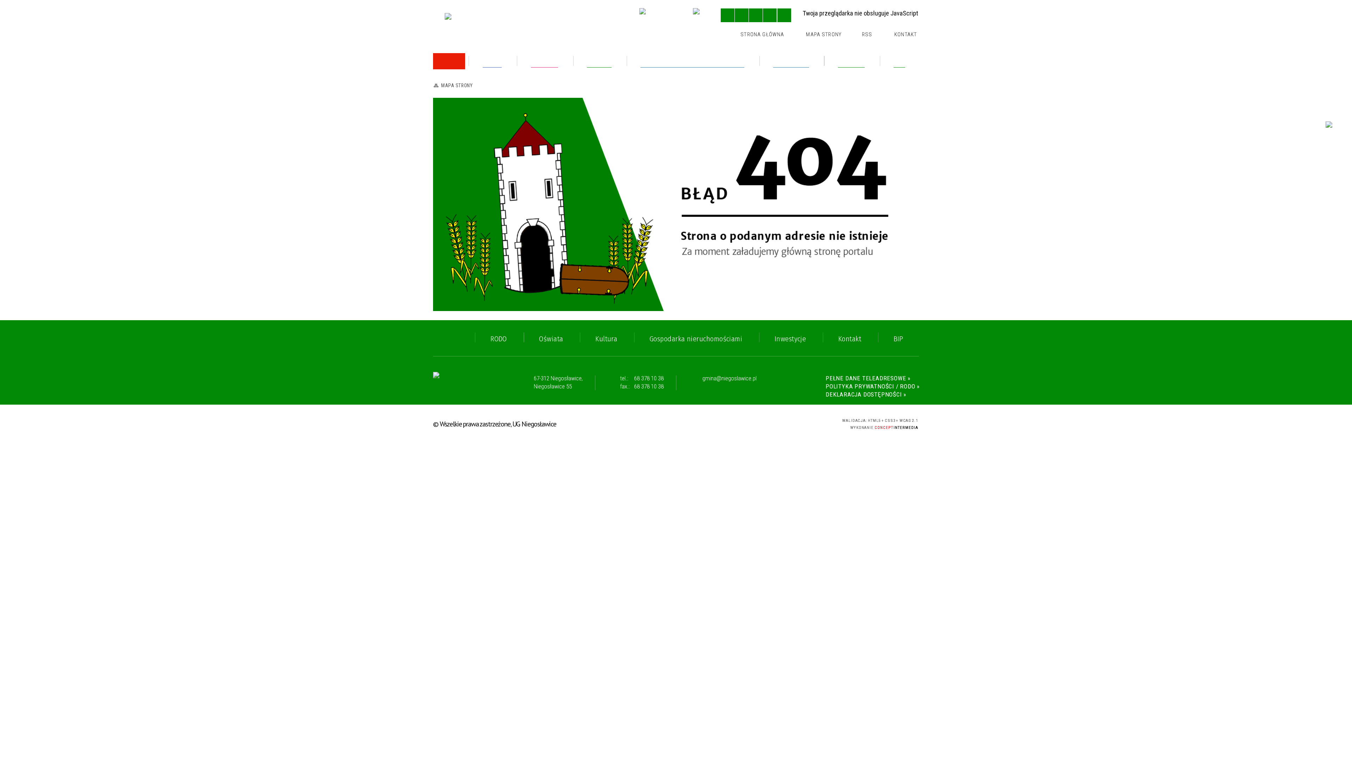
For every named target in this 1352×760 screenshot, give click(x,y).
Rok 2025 (460, 103)
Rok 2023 (460, 137)
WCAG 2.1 (805, 422)
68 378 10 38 (649, 378)
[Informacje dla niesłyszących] (770, 15)
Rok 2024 (460, 120)
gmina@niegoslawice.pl (729, 378)
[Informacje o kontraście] (784, 15)
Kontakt (905, 34)
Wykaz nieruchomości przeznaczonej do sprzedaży (503, 157)
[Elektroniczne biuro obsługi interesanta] (659, 16)
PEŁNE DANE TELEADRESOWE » (868, 378)
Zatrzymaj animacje (727, 15)
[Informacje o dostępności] (742, 15)
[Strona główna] (449, 61)
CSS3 (779, 422)
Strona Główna (762, 34)
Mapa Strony (823, 34)
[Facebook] (701, 16)
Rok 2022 (460, 202)
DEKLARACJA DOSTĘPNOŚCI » (866, 394)
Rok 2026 (460, 85)
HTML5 (767, 422)
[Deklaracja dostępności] (756, 15)
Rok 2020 (460, 236)
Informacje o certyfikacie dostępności (676, 423)
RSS (867, 34)
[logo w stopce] (464, 383)
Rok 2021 (459, 219)
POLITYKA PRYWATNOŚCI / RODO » (873, 386)
